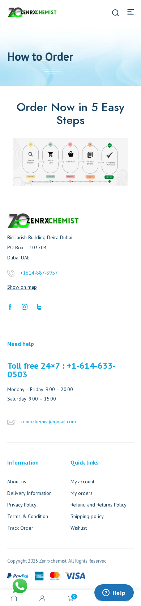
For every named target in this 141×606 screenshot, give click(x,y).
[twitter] (39, 306)
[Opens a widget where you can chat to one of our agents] (114, 593)
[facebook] (10, 306)
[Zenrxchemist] (32, 11)
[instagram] (24, 306)
